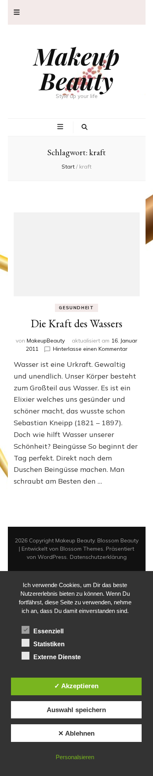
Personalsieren (75, 757)
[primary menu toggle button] (61, 127)
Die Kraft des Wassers (76, 323)
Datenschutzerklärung (98, 556)
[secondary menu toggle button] (17, 12)
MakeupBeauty (46, 340)
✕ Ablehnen (76, 733)
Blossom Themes (81, 548)
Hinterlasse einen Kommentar (90, 348)
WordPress (52, 556)
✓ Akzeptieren (76, 685)
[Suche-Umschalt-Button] (84, 127)
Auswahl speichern (76, 709)
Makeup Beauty (77, 68)
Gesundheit (76, 307)
